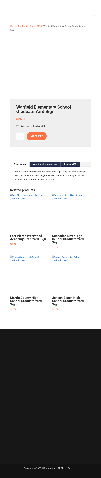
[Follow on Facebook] (47, 7)
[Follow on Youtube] (53, 7)
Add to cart (37, 136)
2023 (39, 26)
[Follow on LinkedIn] (50, 473)
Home (13, 26)
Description (20, 164)
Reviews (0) (70, 164)
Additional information (45, 164)
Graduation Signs (26, 26)
